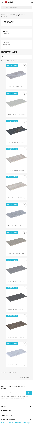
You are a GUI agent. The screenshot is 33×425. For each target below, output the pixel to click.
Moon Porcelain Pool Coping (16, 226)
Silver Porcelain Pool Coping (16, 281)
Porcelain (8, 21)
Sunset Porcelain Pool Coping (16, 337)
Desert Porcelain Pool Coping (16, 198)
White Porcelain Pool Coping (16, 365)
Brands (5, 31)
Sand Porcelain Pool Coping (16, 253)
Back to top (25, 377)
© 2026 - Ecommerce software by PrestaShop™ (15, 423)
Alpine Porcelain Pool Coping (16, 114)
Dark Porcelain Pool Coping (16, 142)
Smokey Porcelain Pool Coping (16, 309)
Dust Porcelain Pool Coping (16, 170)
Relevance (16, 57)
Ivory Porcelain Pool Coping (16, 87)
